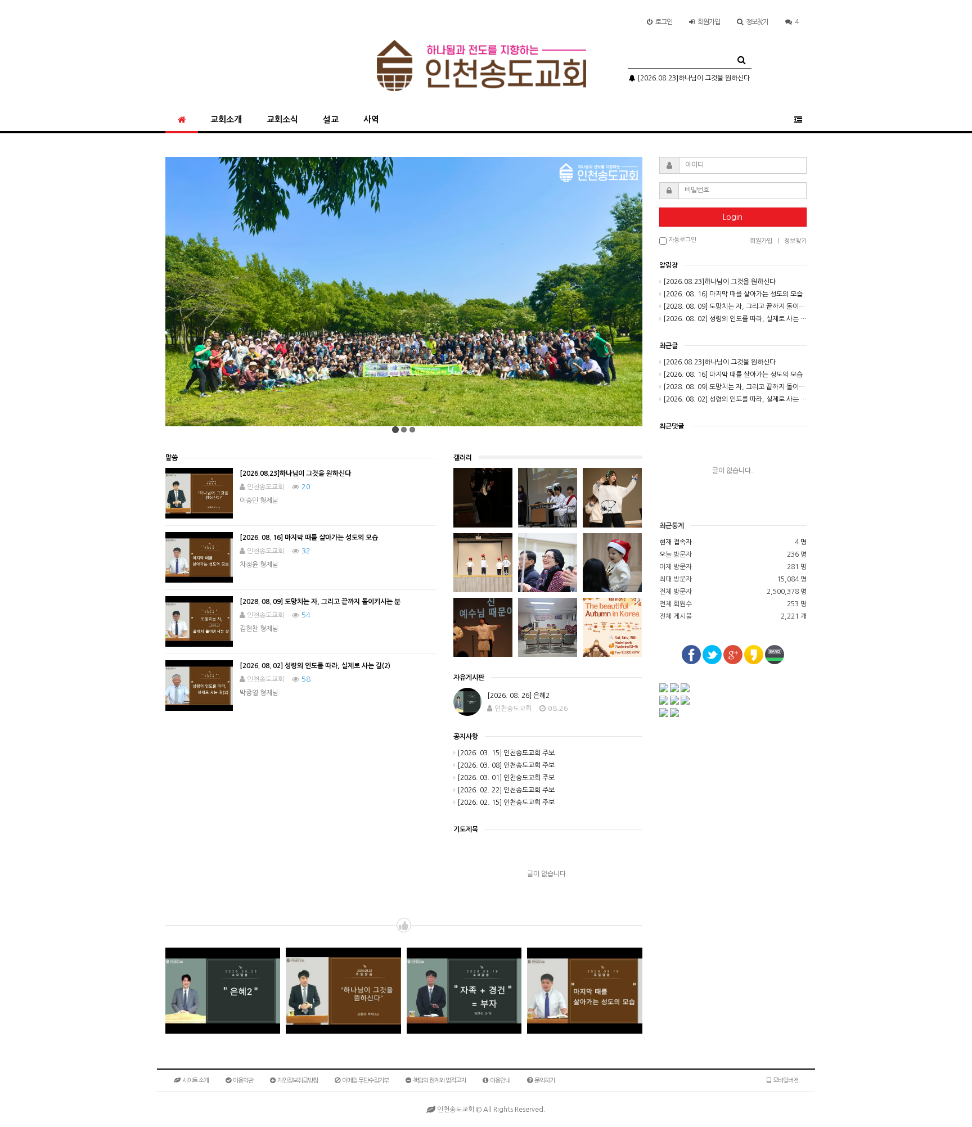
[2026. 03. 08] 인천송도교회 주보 (506, 765)
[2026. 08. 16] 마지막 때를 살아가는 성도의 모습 (309, 537)
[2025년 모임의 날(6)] (547, 498)
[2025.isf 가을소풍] (612, 627)
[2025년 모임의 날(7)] (482, 498)
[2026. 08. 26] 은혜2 (518, 695)
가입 (709, 22)
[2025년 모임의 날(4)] (482, 563)
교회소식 (282, 119)
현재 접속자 (675, 542)
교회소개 (226, 119)
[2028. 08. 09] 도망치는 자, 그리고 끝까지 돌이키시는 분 (320, 601)
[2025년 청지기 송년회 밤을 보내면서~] (547, 627)
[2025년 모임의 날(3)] (547, 563)
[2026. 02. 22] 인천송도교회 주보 (506, 790)
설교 (331, 119)
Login (732, 217)
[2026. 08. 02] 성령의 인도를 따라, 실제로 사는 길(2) (315, 665)
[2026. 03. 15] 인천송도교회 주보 (506, 753)
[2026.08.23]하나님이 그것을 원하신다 (693, 78)
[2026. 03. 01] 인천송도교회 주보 (506, 777)
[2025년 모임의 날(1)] (482, 627)
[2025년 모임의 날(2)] (612, 563)
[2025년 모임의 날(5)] (612, 498)
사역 (371, 119)
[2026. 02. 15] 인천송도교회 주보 (506, 802)
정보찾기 (757, 22)
